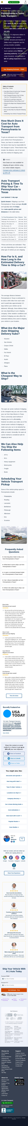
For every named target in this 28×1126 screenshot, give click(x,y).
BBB (14, 868)
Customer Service (20, 1053)
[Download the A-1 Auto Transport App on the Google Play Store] (21, 1080)
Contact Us (4, 1095)
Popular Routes (8, 8)
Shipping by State (5, 1060)
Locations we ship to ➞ (14, 793)
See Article (6, 733)
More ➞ (22, 839)
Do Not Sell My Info (20, 1058)
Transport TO (4, 982)
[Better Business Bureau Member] (7, 1110)
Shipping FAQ (5, 1058)
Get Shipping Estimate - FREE (14, 69)
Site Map (3, 1072)
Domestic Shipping (6, 1062)
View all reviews (14, 695)
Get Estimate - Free (14, 990)
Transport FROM (5, 976)
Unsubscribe (18, 1066)
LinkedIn (23, 861)
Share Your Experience (14, 873)
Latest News (4, 1093)
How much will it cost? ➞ (14, 815)
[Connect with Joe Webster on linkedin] (14, 841)
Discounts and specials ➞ (14, 775)
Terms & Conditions (20, 1060)
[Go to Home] (1, 8)
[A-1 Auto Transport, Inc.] (2, 2)
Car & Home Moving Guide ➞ (14, 804)
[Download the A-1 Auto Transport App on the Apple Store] (21, 1083)
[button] (14, 2)
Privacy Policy (19, 1064)
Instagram (17, 861)
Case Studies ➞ (14, 827)
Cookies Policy (19, 1062)
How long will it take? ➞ (14, 781)
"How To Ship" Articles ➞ (14, 787)
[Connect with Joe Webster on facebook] (11, 841)
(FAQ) (2, 1063)
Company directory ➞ (14, 798)
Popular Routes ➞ (14, 821)
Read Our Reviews (6, 1056)
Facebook (10, 861)
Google (5, 861)
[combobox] (14, 979)
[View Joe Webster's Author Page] (6, 838)
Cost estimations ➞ (14, 810)
